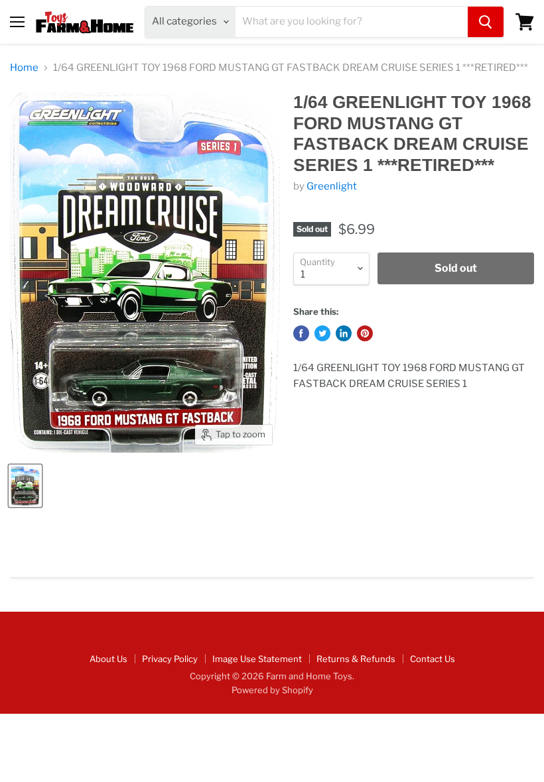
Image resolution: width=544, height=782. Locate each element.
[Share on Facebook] (301, 333)
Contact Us (432, 658)
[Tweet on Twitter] (322, 333)
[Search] (486, 22)
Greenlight (331, 186)
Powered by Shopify (272, 690)
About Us (108, 658)
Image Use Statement (257, 658)
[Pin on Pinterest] (365, 333)
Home (24, 68)
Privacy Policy (170, 658)
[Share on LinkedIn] (344, 333)
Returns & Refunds (355, 658)
